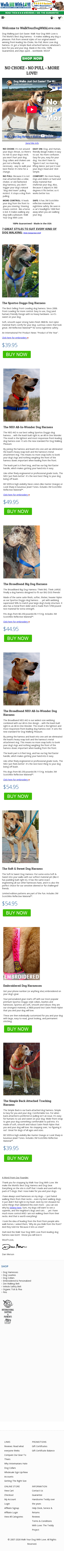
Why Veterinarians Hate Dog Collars (15, 1465)
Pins (5, 1292)
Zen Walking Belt (11, 1283)
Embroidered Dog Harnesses (22, 985)
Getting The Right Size (15, 1480)
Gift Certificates (39, 1446)
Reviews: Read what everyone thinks (14, 1448)
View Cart (9, 1490)
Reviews (36, 1516)
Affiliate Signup (11, 1508)
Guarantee (37, 1495)
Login (7, 1503)
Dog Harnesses (10, 1272)
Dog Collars (8, 1277)
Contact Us (37, 1490)
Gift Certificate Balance (43, 1450)
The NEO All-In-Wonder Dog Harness (28, 427)
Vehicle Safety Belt (12, 1286)
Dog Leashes (9, 1275)
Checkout (9, 1495)
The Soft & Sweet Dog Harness (22, 868)
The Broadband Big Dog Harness (25, 584)
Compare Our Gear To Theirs (15, 1457)
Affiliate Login (11, 1512)
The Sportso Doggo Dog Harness (24, 303)
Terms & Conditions (42, 1521)
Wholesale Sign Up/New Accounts (16, 1474)
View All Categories (13, 1516)
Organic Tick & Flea (12, 1289)
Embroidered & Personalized (17, 1280)
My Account (10, 1499)
